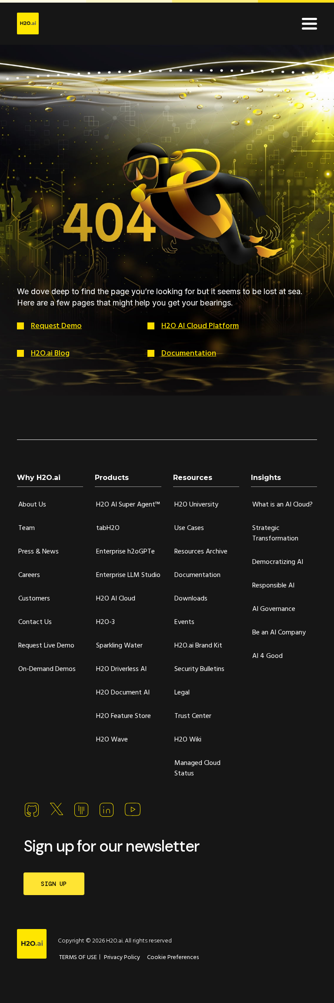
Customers (34, 598)
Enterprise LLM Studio (128, 575)
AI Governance (273, 609)
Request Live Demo (46, 645)
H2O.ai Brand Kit (198, 645)
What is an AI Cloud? (282, 504)
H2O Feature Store (123, 716)
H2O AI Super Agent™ (128, 504)
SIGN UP (54, 884)
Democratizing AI (277, 562)
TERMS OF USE (78, 958)
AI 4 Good (267, 656)
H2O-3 (105, 622)
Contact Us (35, 622)
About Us (32, 504)
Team (26, 528)
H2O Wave (112, 739)
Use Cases (189, 528)
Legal (182, 692)
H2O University (196, 504)
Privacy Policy (122, 958)
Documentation (188, 353)
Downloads (190, 598)
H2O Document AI (123, 692)
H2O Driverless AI (121, 669)
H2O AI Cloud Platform (200, 326)
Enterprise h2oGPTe (125, 551)
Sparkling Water (119, 645)
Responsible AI (273, 585)
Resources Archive (200, 551)
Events (184, 622)
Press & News (38, 551)
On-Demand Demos (47, 669)
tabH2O (108, 528)
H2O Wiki (187, 739)
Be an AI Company (279, 632)
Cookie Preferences (173, 958)
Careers (29, 575)
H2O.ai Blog (50, 353)
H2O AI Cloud (115, 598)
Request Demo (56, 326)
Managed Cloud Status (197, 768)
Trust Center (192, 716)
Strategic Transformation (275, 533)
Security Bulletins (199, 669)
